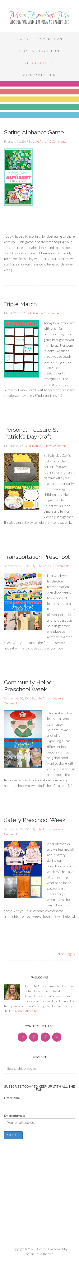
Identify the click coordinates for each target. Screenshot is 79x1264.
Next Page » (66, 954)
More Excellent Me (39, 17)
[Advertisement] (39, 249)
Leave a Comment (56, 445)
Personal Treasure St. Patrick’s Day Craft (31, 433)
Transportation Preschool (37, 556)
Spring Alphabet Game (34, 132)
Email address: (14, 1115)
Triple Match (20, 304)
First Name (12, 1097)
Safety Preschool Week (35, 820)
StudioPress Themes (39, 1254)
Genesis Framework (50, 1249)
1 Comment (54, 313)
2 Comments (57, 141)
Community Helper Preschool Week (29, 686)
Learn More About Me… (25, 1011)
